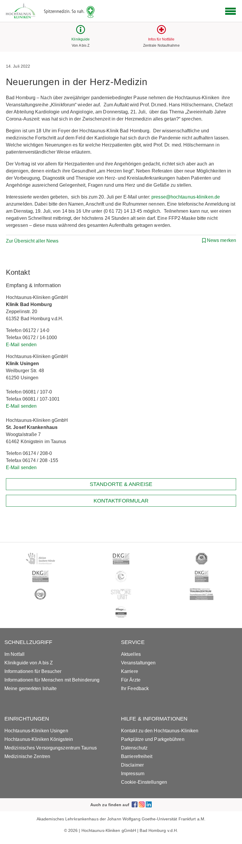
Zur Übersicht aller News (32, 240)
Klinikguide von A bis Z (28, 662)
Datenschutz (134, 747)
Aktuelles (131, 654)
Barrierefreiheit (137, 756)
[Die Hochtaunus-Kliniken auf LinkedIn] (149, 804)
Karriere (129, 671)
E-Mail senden (21, 344)
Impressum (132, 773)
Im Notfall (14, 654)
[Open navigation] (230, 11)
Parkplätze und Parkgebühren (152, 739)
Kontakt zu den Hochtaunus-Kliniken (159, 730)
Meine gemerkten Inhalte (30, 688)
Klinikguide (80, 39)
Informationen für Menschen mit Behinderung (51, 679)
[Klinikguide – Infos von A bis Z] (80, 32)
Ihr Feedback (135, 688)
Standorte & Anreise (121, 484)
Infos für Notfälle (161, 39)
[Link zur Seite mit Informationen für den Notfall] (161, 32)
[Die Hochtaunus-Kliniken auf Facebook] (135, 804)
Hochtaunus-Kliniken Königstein (38, 739)
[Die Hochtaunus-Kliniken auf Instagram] (142, 804)
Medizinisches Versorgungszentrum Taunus (50, 747)
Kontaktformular (121, 501)
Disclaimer (132, 764)
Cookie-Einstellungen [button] (144, 782)
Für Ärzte (130, 679)
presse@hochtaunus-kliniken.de (185, 196)
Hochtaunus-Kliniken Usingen (36, 730)
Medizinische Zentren (27, 756)
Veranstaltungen (138, 662)
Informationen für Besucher (33, 671)
